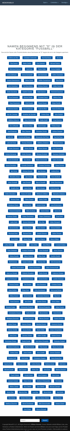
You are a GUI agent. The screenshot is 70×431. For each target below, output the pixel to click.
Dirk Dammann (42, 74)
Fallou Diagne (29, 199)
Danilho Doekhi (55, 256)
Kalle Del (10, 137)
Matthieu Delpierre (43, 142)
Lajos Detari (28, 188)
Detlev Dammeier (58, 74)
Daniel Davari (42, 103)
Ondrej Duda (14, 352)
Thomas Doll (41, 262)
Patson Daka (42, 69)
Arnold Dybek (28, 375)
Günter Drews (12, 324)
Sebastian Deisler (41, 131)
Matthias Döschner (11, 403)
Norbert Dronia (56, 335)
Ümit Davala (29, 103)
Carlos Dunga (36, 364)
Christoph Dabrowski (30, 57)
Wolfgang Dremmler (13, 318)
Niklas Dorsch (14, 296)
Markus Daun (57, 97)
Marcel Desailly (40, 182)
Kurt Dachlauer (46, 57)
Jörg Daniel (59, 80)
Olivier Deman (42, 148)
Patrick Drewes (58, 318)
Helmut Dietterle (56, 228)
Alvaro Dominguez (35, 267)
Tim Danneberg (28, 86)
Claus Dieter (28, 228)
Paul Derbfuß (42, 176)
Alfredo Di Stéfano (42, 193)
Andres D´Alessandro (43, 381)
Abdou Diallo (43, 199)
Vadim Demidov (57, 159)
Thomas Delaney (27, 142)
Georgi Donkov (43, 279)
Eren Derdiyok (55, 176)
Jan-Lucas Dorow (56, 290)
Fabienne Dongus (58, 273)
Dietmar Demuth (28, 171)
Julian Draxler (60, 307)
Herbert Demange (10, 154)
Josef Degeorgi (12, 131)
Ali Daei (59, 57)
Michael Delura (58, 142)
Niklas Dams (29, 80)
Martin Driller (41, 330)
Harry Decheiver (29, 120)
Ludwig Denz (55, 171)
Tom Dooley (27, 284)
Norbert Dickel (41, 205)
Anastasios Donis (27, 279)
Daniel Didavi (45, 211)
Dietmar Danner (43, 86)
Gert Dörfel (60, 392)
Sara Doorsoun (41, 284)
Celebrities (54, 2)
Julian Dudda (27, 352)
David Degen (42, 125)
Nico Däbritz (27, 386)
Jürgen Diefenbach (45, 216)
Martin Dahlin (27, 63)
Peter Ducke (43, 347)
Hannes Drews (26, 324)
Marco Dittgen (55, 239)
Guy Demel (27, 159)
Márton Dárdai (14, 386)
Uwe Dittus (34, 245)
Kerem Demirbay (11, 165)
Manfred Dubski (29, 347)
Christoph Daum (43, 97)
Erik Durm (63, 364)
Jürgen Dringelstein (56, 330)
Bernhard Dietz (13, 233)
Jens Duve (47, 369)
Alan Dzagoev (42, 375)
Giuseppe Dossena (43, 296)
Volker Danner (57, 86)
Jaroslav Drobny (27, 335)
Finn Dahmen (41, 63)
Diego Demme (59, 165)
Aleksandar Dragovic (27, 307)
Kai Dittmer (21, 245)
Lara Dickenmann (56, 205)
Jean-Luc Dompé (12, 273)
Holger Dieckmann (28, 216)
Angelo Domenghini (18, 267)
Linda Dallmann (12, 74)
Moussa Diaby (15, 199)
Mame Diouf (27, 239)
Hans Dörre (58, 398)
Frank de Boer (42, 108)
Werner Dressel (44, 318)
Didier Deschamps (56, 182)
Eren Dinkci (14, 239)
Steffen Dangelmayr (44, 80)
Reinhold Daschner (57, 91)
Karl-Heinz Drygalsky (42, 341)
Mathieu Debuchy (13, 120)
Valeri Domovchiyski (52, 267)
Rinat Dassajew (13, 97)
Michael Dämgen (55, 386)
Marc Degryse (26, 131)
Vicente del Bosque (24, 137)
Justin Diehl (13, 222)
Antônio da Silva (13, 57)
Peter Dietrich (41, 228)
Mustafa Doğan (10, 307)
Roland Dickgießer (15, 211)
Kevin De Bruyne (57, 108)
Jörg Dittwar (46, 245)
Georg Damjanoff (27, 74)
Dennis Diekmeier (28, 222)
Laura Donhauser (11, 279)
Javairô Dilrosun (42, 233)
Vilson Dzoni (27, 381)
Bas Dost (57, 296)
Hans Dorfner (13, 290)
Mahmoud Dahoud (15, 69)
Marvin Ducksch (57, 347)
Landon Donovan (58, 279)
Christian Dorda (56, 284)
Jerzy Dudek (41, 352)
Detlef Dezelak (54, 188)
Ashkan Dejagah (57, 131)
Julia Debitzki (59, 114)
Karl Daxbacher (28, 108)
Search (45, 420)
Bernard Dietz (27, 233)
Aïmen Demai (29, 148)
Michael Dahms (55, 63)
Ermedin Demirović (27, 165)
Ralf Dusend (22, 369)
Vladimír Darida (27, 91)
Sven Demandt (57, 148)
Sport (44, 2)
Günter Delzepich (14, 148)
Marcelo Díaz (23, 392)
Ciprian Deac (45, 114)
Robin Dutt (35, 369)
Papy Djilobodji (12, 250)
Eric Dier (42, 222)
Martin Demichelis (41, 159)
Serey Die (58, 211)
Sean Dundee (22, 364)
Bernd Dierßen (13, 228)
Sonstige (64, 2)
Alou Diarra (55, 199)
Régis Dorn (25, 290)
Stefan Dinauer (56, 233)
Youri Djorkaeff (43, 250)
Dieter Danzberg (12, 91)
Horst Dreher (57, 313)
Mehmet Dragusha (44, 307)
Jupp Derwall (27, 182)
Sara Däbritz (40, 386)
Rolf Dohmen (13, 262)
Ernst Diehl (59, 216)
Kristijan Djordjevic (28, 250)
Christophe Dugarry (40, 358)
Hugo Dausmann (15, 103)
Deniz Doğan (56, 301)
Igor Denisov (42, 171)
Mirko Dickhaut (30, 211)
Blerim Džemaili (41, 409)
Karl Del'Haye (58, 137)
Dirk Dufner (24, 358)
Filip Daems (14, 63)
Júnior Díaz (10, 392)
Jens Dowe (28, 301)
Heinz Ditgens (40, 239)
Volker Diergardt (55, 222)
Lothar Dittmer (8, 245)
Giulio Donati (43, 273)
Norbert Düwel (60, 403)
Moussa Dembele (42, 154)
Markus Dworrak (61, 369)
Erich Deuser (41, 188)
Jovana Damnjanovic (13, 80)
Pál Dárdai (58, 381)
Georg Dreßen (27, 330)
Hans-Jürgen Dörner (43, 398)
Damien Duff (12, 358)
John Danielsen (13, 86)
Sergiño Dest (15, 188)
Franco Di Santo (26, 193)
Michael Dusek (8, 369)
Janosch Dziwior (13, 381)
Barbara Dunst (49, 364)
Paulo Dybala (15, 375)
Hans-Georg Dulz (56, 358)
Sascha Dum (8, 364)
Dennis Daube (28, 97)
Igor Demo (14, 171)
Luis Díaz (35, 392)
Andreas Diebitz (12, 216)
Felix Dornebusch (40, 290)
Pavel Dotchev (14, 301)
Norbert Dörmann (26, 398)
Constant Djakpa (60, 245)
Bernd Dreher (44, 313)
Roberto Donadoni (28, 273)
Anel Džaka (27, 409)
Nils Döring (11, 398)
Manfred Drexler (41, 324)
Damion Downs (41, 301)
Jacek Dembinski (13, 159)
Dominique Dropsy (10, 341)
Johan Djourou (58, 250)
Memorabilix (8, 3)
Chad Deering (57, 120)
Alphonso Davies (12, 108)
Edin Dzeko (55, 375)
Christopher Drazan (15, 313)
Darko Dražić (30, 313)
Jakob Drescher (29, 318)
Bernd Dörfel (47, 392)
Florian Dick (27, 205)
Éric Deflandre (14, 125)
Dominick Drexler (57, 324)
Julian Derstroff (12, 182)
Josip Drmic (13, 335)
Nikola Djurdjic (14, 256)
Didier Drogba (42, 335)
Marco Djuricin (28, 256)
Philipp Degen (56, 125)
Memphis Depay (15, 176)
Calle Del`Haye (11, 142)
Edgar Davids (56, 103)
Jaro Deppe (28, 176)
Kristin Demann (26, 154)
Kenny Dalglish (56, 69)
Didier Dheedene (10, 193)
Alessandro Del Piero (42, 137)
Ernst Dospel (28, 296)
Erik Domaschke (56, 262)
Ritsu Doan (41, 256)
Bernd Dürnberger (28, 403)
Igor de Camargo (12, 114)
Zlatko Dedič (44, 120)
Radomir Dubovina (13, 347)
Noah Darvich (41, 91)
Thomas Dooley (14, 284)
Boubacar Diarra (13, 205)
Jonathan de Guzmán (29, 114)
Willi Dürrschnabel (44, 403)
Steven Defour (28, 125)
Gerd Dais (29, 69)
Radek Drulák (26, 341)
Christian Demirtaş (44, 165)
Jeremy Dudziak (55, 352)
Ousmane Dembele (59, 154)
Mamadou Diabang (59, 193)
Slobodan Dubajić (59, 341)
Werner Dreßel (12, 330)
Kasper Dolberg (27, 262)
